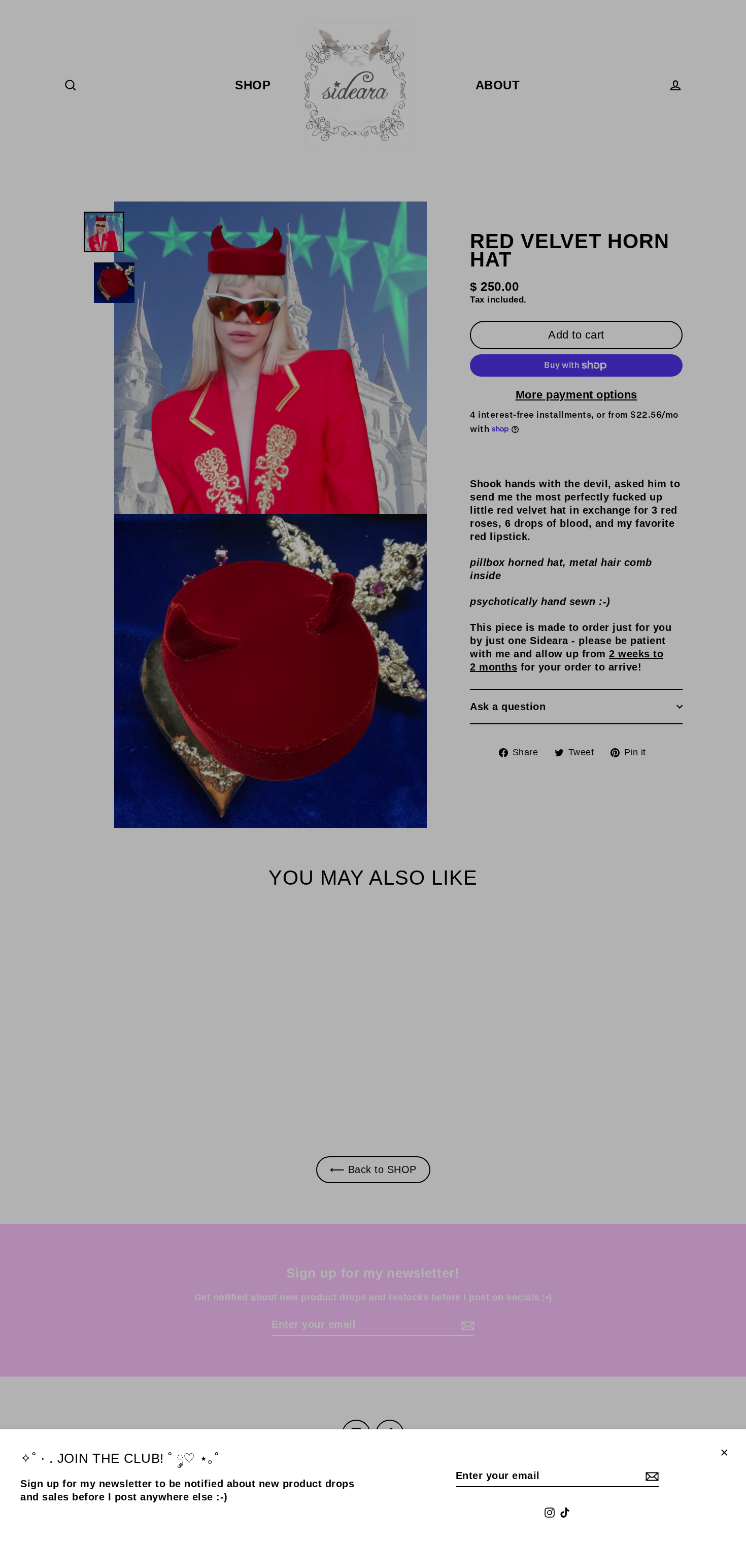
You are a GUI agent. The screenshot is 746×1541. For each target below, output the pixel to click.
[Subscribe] (650, 1476)
